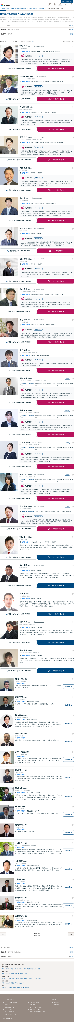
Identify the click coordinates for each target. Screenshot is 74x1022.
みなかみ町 (21, 983)
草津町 (18, 987)
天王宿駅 (30, 792)
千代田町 (30, 978)
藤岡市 (8, 969)
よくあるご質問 (9, 1011)
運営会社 (56, 1002)
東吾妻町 (27, 987)
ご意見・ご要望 (34, 1002)
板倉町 (21, 978)
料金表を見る (38, 56)
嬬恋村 (14, 987)
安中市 (16, 969)
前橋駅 (30, 701)
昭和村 (16, 983)
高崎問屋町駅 (37, 51)
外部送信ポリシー (35, 1009)
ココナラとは (9, 1009)
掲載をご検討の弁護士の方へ (38, 1011)
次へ (71, 934)
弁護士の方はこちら (67, 1)
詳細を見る (68, 686)
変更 (71, 25)
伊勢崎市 (4, 978)
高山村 (22, 987)
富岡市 (12, 969)
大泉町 (35, 978)
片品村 (8, 983)
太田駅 (35, 142)
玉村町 (17, 978)
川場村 (12, 983)
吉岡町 (25, 973)
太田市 (28, 142)
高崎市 (28, 51)
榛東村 (21, 973)
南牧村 (34, 969)
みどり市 (17, 973)
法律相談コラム (9, 1007)
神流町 (24, 969)
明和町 (25, 978)
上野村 (20, 969)
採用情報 (56, 1004)
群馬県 (23, 51)
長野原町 (9, 987)
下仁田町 (29, 969)
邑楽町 (39, 978)
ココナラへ (5, 1)
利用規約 (32, 1004)
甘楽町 (38, 969)
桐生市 (23, 792)
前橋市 (28, 264)
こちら (32, 41)
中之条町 (4, 987)
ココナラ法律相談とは (11, 1002)
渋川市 (12, 973)
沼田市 (4, 983)
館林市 (23, 756)
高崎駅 (35, 81)
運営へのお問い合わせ (11, 1014)
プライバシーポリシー (36, 1007)
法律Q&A (7, 1004)
